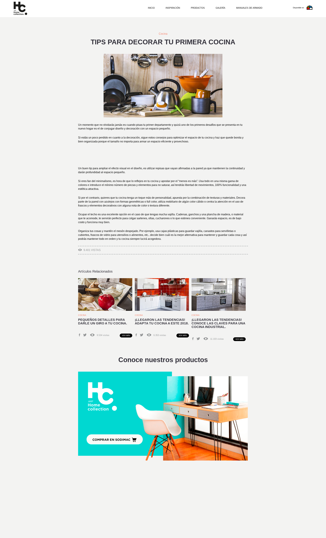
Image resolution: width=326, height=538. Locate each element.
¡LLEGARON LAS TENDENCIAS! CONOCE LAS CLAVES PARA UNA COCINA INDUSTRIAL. (218, 323)
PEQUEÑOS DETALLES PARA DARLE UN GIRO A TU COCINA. (102, 321)
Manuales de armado (249, 8)
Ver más (126, 335)
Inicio (151, 8)
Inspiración (173, 8)
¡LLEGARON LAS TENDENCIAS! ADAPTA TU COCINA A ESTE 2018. (162, 321)
